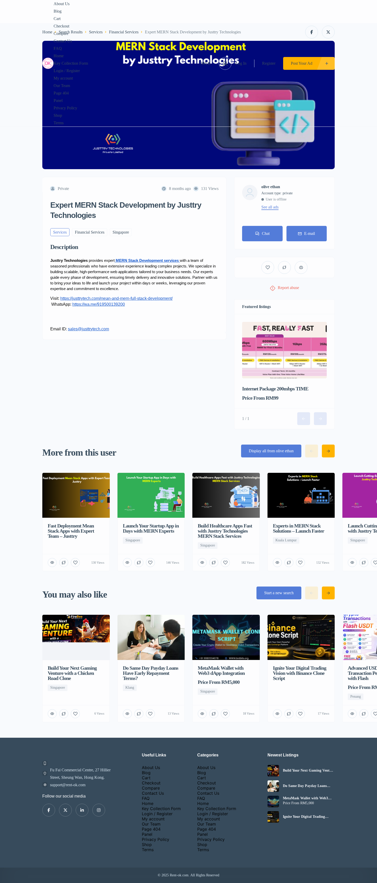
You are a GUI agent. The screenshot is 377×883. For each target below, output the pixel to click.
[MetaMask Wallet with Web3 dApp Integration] (273, 801)
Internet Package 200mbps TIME (275, 388)
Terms (59, 123)
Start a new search (279, 593)
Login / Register (67, 71)
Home (59, 56)
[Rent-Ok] (48, 63)
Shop (58, 115)
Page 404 (61, 93)
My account (63, 78)
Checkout (61, 26)
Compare (61, 33)
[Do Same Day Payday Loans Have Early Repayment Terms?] (273, 786)
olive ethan (270, 187)
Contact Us (63, 41)
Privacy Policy (65, 108)
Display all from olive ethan (271, 451)
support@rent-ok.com (67, 785)
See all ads (270, 207)
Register (268, 63)
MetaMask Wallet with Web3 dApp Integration (305, 798)
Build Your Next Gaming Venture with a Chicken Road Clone (309, 770)
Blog (58, 11)
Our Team (62, 85)
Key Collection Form (71, 63)
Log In (240, 63)
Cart (57, 18)
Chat (266, 233)
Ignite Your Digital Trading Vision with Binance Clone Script (308, 817)
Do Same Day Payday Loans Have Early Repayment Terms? (307, 786)
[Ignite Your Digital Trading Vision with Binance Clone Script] (273, 817)
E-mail (309, 233)
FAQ (58, 48)
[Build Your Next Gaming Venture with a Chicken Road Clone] (273, 770)
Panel (58, 100)
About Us (62, 4)
